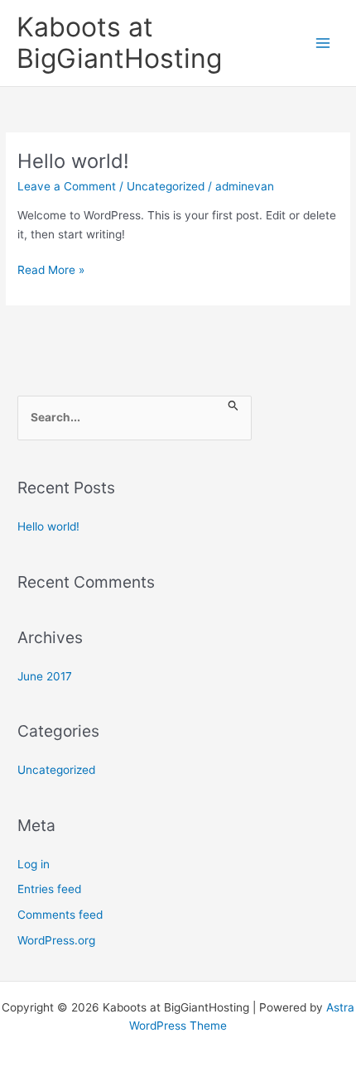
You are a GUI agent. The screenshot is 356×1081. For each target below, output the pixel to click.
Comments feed (60, 914)
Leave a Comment (66, 186)
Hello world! (73, 161)
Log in (33, 864)
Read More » (50, 271)
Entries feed (49, 889)
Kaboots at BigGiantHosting (119, 42)
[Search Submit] (233, 407)
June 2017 (44, 676)
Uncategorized (165, 186)
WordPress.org (56, 940)
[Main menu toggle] (323, 43)
